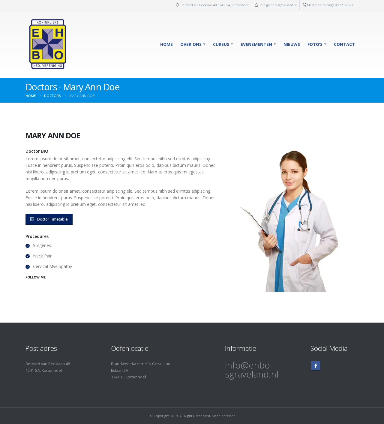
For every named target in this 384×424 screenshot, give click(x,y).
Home (166, 44)
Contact (344, 44)
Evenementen (256, 44)
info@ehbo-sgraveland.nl (278, 5)
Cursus (221, 44)
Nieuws (292, 44)
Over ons (191, 44)
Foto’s (315, 44)
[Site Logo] (47, 44)
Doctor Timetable (52, 219)
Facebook (315, 365)
